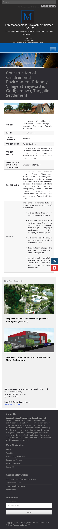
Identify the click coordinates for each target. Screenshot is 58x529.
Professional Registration (15, 486)
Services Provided (13, 463)
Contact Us (10, 467)
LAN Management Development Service (21, 479)
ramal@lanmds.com (12, 404)
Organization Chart (13, 483)
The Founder (11, 490)
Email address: (11, 501)
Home (8, 449)
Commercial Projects (14, 460)
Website (16, 525)
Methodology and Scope (15, 456)
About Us (9, 453)
